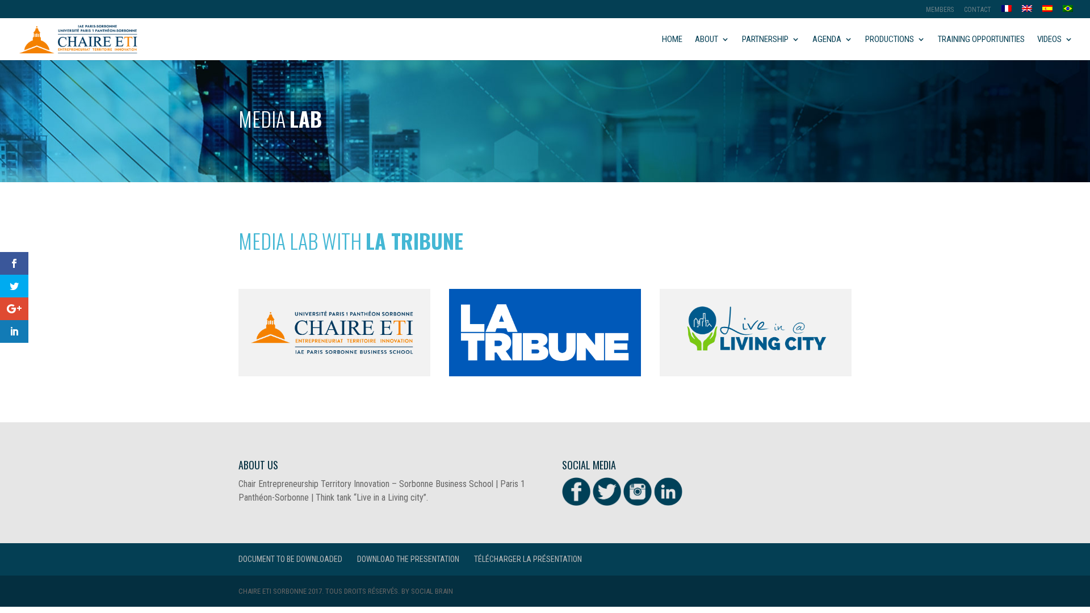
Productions (889, 39)
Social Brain (432, 591)
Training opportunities (981, 39)
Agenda (826, 39)
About (706, 39)
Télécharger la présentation (528, 559)
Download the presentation (408, 559)
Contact (977, 10)
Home (672, 39)
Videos (1049, 39)
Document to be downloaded (290, 559)
